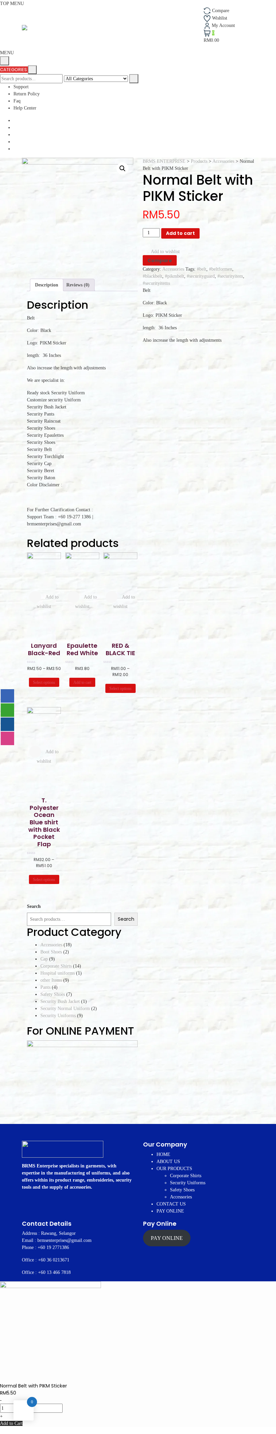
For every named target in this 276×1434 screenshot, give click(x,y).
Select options (44, 682)
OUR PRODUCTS (174, 1168)
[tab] (46, 285)
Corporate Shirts (185, 1175)
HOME (163, 1154)
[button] (7, 52)
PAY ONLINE (170, 1211)
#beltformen (220, 269)
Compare (159, 260)
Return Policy (26, 93)
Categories (14, 69)
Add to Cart (11, 1423)
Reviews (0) (78, 284)
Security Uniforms (187, 1182)
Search (34, 906)
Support (21, 86)
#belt (201, 269)
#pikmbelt (174, 276)
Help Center (24, 108)
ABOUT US (168, 1161)
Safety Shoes (182, 1189)
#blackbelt (152, 276)
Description (46, 284)
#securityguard (201, 276)
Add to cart (180, 233)
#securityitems (156, 283)
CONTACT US (171, 1204)
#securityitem (230, 276)
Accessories (173, 269)
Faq (17, 100)
